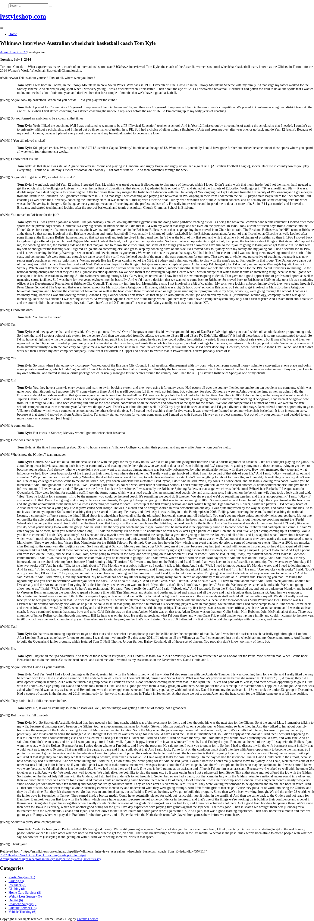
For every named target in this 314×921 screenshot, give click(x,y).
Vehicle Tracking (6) (22, 912)
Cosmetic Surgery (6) (23, 904)
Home (13, 34)
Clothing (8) (17, 888)
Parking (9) (16, 881)
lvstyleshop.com (23, 16)
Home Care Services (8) (25, 892)
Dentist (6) (16, 900)
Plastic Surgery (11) (22, 877)
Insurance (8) (17, 885)
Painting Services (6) (23, 908)
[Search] (50, 6)
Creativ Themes (87, 919)
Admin (4, 52)
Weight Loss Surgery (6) (25, 896)
